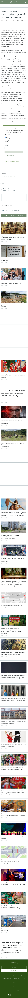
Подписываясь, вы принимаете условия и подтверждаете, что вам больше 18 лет (13, 160)
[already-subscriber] (14, 155)
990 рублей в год (11, 142)
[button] (14, 152)
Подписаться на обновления (11, 210)
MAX (21, 975)
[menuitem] (7, 975)
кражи (4, 176)
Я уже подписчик (9, 155)
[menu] (13, 215)
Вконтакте (15, 975)
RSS (24, 978)
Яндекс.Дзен (17, 978)
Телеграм (8, 975)
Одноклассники (7, 978)
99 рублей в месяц (11, 138)
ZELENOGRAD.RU (18, 20)
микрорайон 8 (10, 176)
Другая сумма (10, 140)
